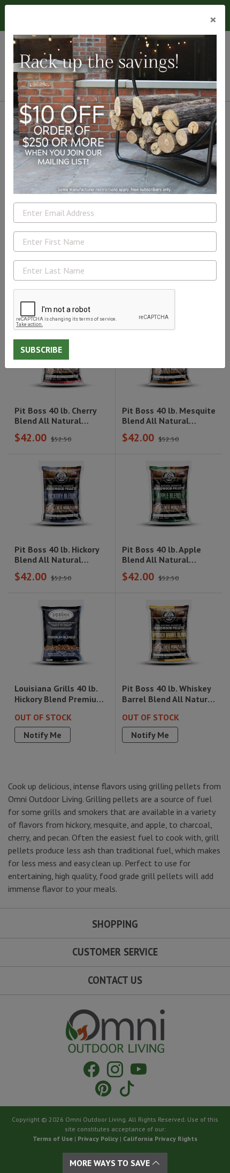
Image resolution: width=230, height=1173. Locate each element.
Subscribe (41, 349)
